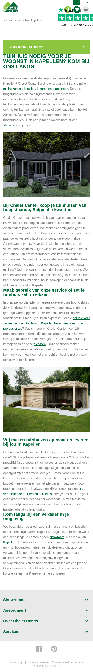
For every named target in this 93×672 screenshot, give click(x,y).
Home (9, 20)
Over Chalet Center (20, 621)
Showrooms (14, 600)
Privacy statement (38, 662)
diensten (40, 344)
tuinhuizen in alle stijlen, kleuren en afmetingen (35, 88)
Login (54, 665)
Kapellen (9, 542)
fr (87, 2)
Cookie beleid (60, 662)
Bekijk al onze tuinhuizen (26, 47)
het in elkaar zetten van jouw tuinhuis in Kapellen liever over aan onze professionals (46, 323)
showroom (10, 125)
